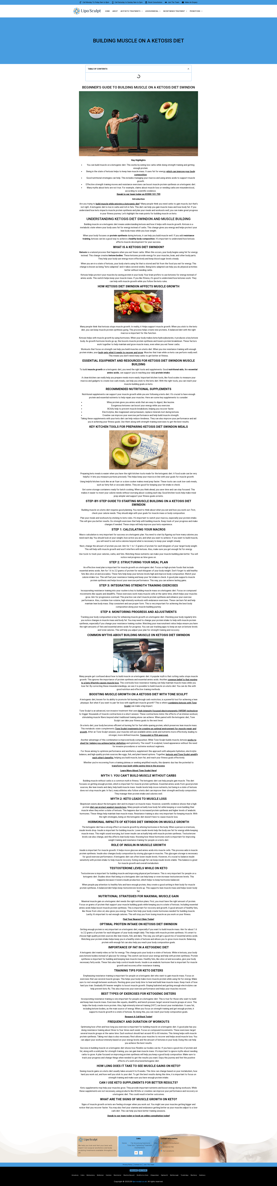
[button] (188, 69)
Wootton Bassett (129, 1175)
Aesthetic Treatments (130, 11)
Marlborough (174, 1175)
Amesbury (75, 1175)
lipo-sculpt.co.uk (140, 1181)
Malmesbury (91, 1175)
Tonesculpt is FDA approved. (154, 735)
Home (107, 11)
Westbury (194, 1175)
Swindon (108, 1175)
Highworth (164, 1175)
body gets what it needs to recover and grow (120, 352)
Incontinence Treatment (174, 11)
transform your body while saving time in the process (138, 765)
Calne (82, 1175)
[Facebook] (136, 1152)
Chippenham (155, 1175)
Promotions (195, 11)
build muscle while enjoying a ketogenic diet (117, 203)
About (115, 11)
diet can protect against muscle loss (108, 807)
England (133, 1170)
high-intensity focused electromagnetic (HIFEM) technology (168, 710)
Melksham (100, 1175)
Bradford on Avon (142, 1175)
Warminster (117, 1175)
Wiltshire (143, 1170)
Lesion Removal (151, 11)
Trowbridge (184, 1175)
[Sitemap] (141, 1152)
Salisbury (202, 1175)
